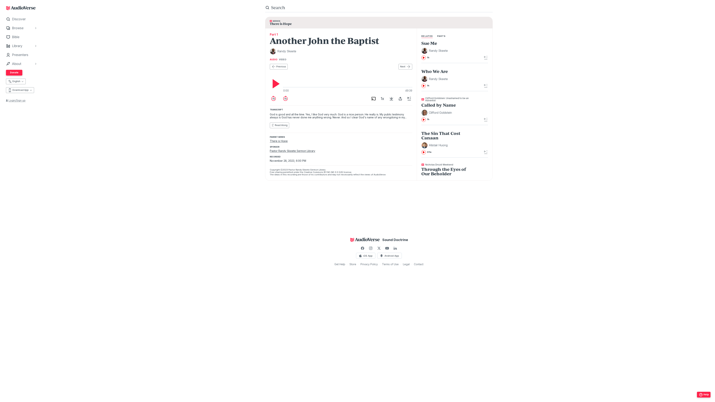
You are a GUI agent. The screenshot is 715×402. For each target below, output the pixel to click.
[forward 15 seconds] (285, 98)
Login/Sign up (17, 100)
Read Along (281, 125)
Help (706, 394)
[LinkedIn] (395, 248)
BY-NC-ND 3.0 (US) (333, 172)
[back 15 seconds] (273, 98)
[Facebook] (362, 248)
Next (402, 66)
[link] (447, 50)
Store (352, 264)
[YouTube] (387, 248)
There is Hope (279, 141)
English (16, 81)
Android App (391, 255)
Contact (418, 264)
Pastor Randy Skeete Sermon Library (292, 150)
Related (427, 36)
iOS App (368, 255)
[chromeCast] (373, 99)
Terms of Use (390, 264)
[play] (275, 83)
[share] (400, 99)
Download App (20, 90)
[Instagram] (371, 248)
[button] (435, 51)
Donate (14, 72)
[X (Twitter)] (379, 248)
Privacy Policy (369, 264)
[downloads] (391, 99)
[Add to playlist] (409, 99)
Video (282, 59)
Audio (273, 59)
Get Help (339, 264)
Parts (441, 36)
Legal (406, 264)
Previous (281, 66)
